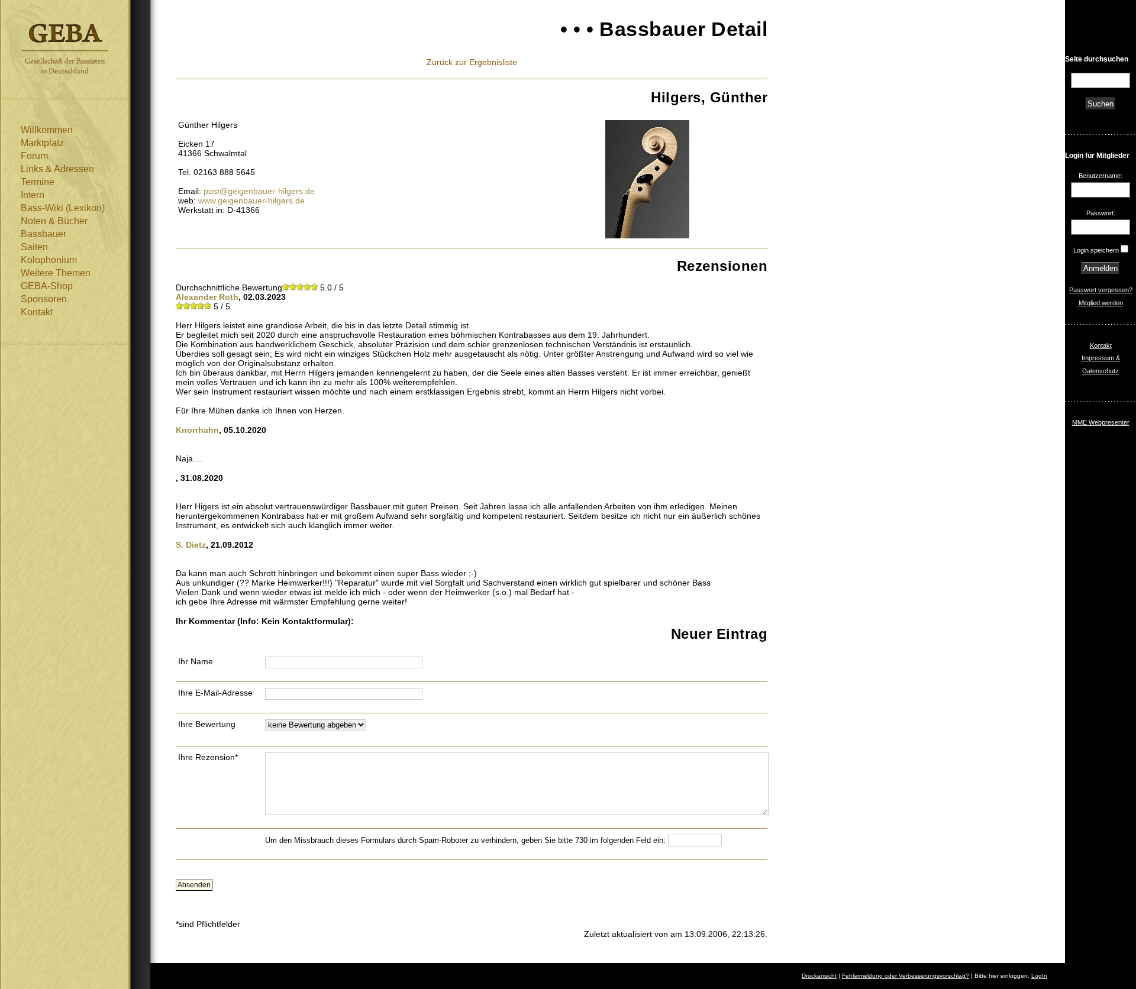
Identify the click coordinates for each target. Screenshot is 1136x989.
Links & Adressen (57, 169)
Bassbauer (43, 234)
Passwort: (1100, 212)
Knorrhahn (197, 430)
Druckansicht (819, 975)
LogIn (1039, 975)
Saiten (34, 247)
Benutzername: (1100, 175)
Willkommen (47, 130)
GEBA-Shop (47, 286)
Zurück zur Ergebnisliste (472, 62)
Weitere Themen (56, 273)
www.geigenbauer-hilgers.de (251, 200)
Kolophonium (49, 260)
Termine (37, 182)
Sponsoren (44, 299)
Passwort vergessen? (1100, 289)
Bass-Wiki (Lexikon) (63, 208)
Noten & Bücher (54, 221)
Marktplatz (42, 143)
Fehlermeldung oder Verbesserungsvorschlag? (905, 975)
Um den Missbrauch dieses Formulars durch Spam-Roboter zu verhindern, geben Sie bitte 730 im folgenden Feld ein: (466, 840)
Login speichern (1096, 250)
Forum (34, 156)
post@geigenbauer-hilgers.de (259, 191)
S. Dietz (191, 545)
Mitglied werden (1101, 302)
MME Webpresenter (1100, 422)
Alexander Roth (207, 297)
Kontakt (37, 312)
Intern (32, 195)
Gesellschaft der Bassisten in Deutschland (64, 49)
